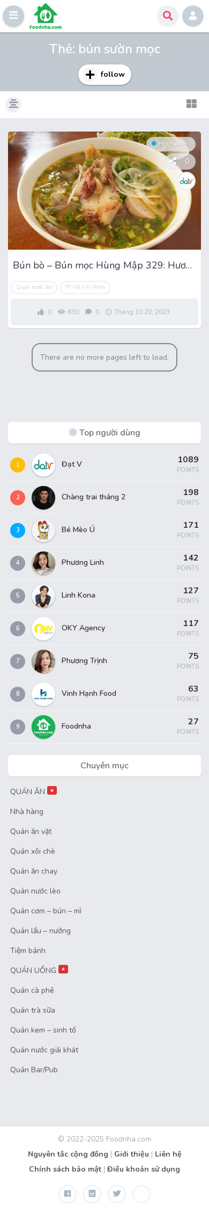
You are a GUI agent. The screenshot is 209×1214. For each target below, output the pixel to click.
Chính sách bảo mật (65, 1169)
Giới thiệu (131, 1154)
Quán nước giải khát (44, 1050)
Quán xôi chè (32, 851)
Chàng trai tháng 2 (93, 497)
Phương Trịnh (84, 661)
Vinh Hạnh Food (89, 693)
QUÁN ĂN (32, 792)
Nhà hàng (26, 811)
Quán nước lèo (34, 287)
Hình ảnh (173, 144)
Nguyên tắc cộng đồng (68, 1154)
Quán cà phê (32, 990)
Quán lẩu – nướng (40, 931)
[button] (13, 16)
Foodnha (76, 726)
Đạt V (72, 464)
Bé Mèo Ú (78, 530)
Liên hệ (168, 1154)
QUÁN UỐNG (37, 970)
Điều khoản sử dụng (143, 1169)
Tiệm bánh (28, 951)
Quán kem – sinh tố (43, 1030)
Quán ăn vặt (30, 831)
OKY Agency (83, 628)
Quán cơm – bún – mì (45, 911)
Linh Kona (78, 595)
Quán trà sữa (32, 1010)
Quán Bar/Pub (34, 1070)
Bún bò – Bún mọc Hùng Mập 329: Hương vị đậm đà (104, 265)
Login (193, 16)
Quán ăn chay (33, 871)
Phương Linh (83, 562)
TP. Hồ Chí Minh (85, 287)
